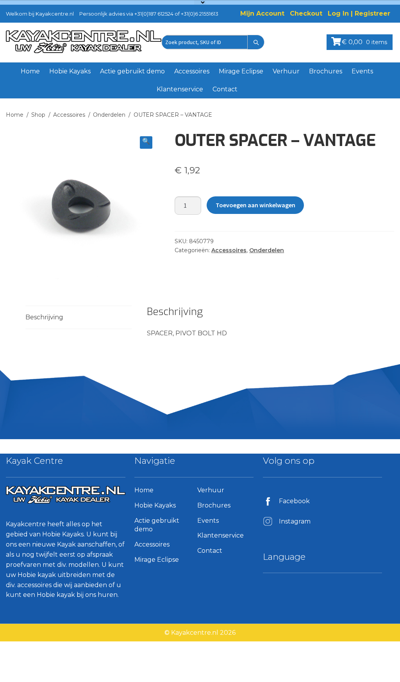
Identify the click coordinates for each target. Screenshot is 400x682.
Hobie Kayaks (70, 71)
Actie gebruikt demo (132, 71)
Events (362, 71)
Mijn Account (262, 13)
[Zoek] (256, 42)
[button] (146, 142)
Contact (225, 89)
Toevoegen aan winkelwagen (255, 205)
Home (30, 71)
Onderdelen (109, 114)
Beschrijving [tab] (44, 317)
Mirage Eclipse (241, 71)
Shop (38, 114)
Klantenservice (180, 89)
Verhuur (286, 71)
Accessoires (191, 71)
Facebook (294, 501)
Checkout (306, 13)
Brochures (325, 71)
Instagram (295, 521)
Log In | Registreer (359, 13)
